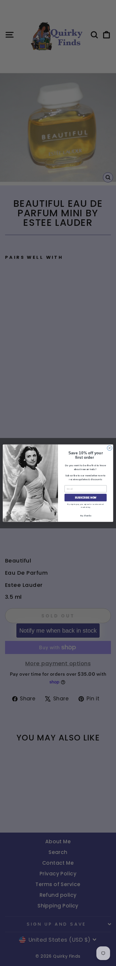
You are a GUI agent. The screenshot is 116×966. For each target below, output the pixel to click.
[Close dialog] (109, 447)
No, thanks (85, 515)
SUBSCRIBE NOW (86, 497)
